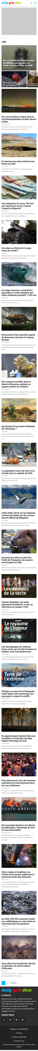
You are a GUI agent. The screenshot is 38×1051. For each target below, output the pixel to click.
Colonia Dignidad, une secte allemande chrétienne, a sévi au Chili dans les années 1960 (17, 604)
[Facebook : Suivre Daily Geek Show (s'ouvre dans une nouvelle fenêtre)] (4, 1019)
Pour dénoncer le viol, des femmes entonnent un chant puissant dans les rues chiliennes (19, 783)
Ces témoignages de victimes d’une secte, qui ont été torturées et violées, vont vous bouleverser (19, 649)
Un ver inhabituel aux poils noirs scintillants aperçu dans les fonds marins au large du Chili (18, 63)
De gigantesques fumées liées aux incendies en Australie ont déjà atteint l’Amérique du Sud (18, 738)
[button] (35, 3)
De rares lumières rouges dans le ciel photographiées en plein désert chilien (19, 119)
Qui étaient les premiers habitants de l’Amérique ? (18, 427)
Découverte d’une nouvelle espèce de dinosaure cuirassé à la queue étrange (18, 337)
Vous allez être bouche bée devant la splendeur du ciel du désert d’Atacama (18, 966)
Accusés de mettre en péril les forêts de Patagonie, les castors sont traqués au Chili (17, 560)
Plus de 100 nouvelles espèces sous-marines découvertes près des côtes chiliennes (13, 84)
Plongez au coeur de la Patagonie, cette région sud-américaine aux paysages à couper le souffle (18, 693)
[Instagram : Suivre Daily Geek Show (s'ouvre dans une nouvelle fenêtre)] (10, 1019)
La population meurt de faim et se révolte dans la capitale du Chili (18, 472)
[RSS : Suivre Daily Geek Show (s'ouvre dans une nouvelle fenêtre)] (16, 1019)
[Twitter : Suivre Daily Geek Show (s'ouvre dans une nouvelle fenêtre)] (22, 1019)
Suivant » (14, 983)
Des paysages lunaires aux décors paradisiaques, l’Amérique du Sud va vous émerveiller (18, 827)
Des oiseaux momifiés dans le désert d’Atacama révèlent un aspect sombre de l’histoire (16, 384)
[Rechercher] (31, 3)
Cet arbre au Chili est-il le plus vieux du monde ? (16, 249)
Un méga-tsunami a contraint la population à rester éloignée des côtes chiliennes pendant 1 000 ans (19, 292)
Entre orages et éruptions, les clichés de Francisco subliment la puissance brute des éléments (18, 874)
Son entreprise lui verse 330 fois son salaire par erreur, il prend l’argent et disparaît (18, 206)
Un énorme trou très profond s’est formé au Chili (18, 162)
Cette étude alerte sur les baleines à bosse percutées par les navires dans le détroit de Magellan (18, 515)
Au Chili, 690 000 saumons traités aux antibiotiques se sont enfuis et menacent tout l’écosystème (18, 921)
